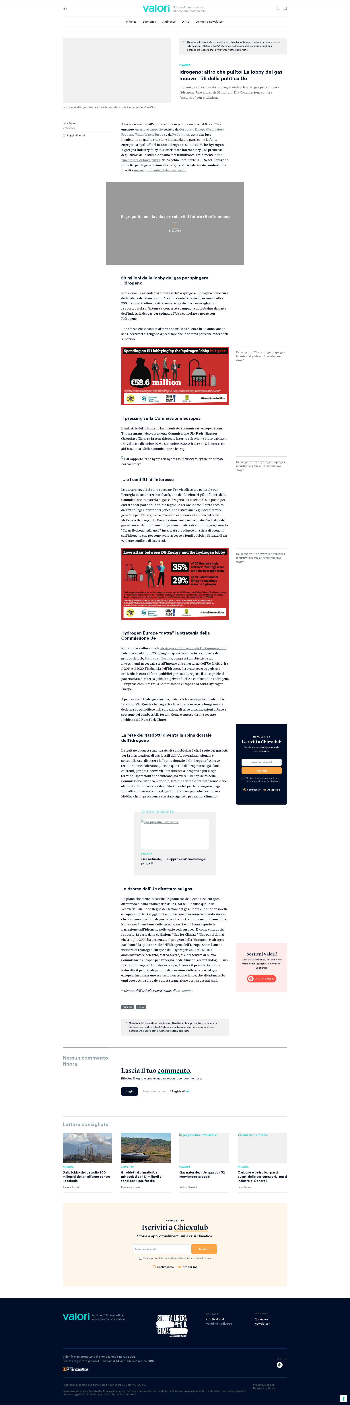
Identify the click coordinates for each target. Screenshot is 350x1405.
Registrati (178, 1091)
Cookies (269, 1385)
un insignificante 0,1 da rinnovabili (160, 170)
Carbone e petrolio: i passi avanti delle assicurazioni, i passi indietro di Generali (262, 1176)
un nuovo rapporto (149, 129)
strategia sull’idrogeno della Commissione (193, 648)
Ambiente (169, 21)
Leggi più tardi (76, 135)
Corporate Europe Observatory (201, 129)
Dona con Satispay (261, 979)
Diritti (186, 21)
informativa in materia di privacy (263, 781)
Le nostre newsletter (210, 21)
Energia (127, 1007)
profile (277, 8)
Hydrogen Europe (158, 658)
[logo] (174, 8)
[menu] (64, 8)
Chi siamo (261, 1319)
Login (129, 1091)
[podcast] (280, 1365)
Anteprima (273, 790)
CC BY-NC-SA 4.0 (134, 1385)
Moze (271, 1388)
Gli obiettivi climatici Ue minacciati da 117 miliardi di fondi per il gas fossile (141, 1176)
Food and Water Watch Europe (143, 134)
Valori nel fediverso (219, 1323)
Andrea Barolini (71, 1187)
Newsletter (262, 1323)
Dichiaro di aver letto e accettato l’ (263, 779)
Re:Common (181, 134)
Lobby (141, 1007)
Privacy (257, 1385)
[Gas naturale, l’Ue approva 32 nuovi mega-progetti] (204, 1148)
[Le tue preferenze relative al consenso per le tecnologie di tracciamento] (343, 1398)
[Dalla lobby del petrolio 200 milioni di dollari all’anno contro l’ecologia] (87, 1148)
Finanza (131, 21)
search (285, 8)
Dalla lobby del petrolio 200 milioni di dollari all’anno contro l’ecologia (86, 1176)
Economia (149, 21)
